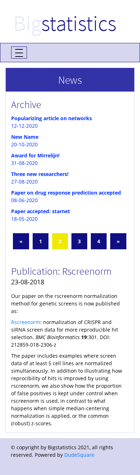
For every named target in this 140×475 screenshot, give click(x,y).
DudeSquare (79, 454)
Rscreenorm (25, 322)
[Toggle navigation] (19, 52)
